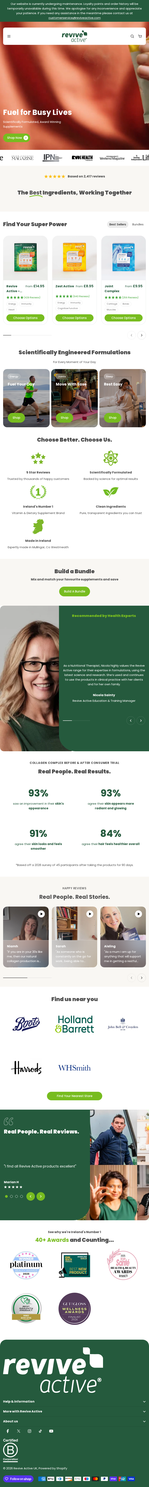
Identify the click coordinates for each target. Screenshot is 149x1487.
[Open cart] (140, 36)
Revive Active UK (25, 1468)
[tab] (117, 224)
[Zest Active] (74, 258)
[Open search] (132, 36)
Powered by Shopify (53, 1468)
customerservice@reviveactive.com (75, 18)
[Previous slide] (131, 335)
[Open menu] (9, 36)
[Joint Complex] (123, 258)
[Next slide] (141, 335)
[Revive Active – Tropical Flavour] (25, 258)
